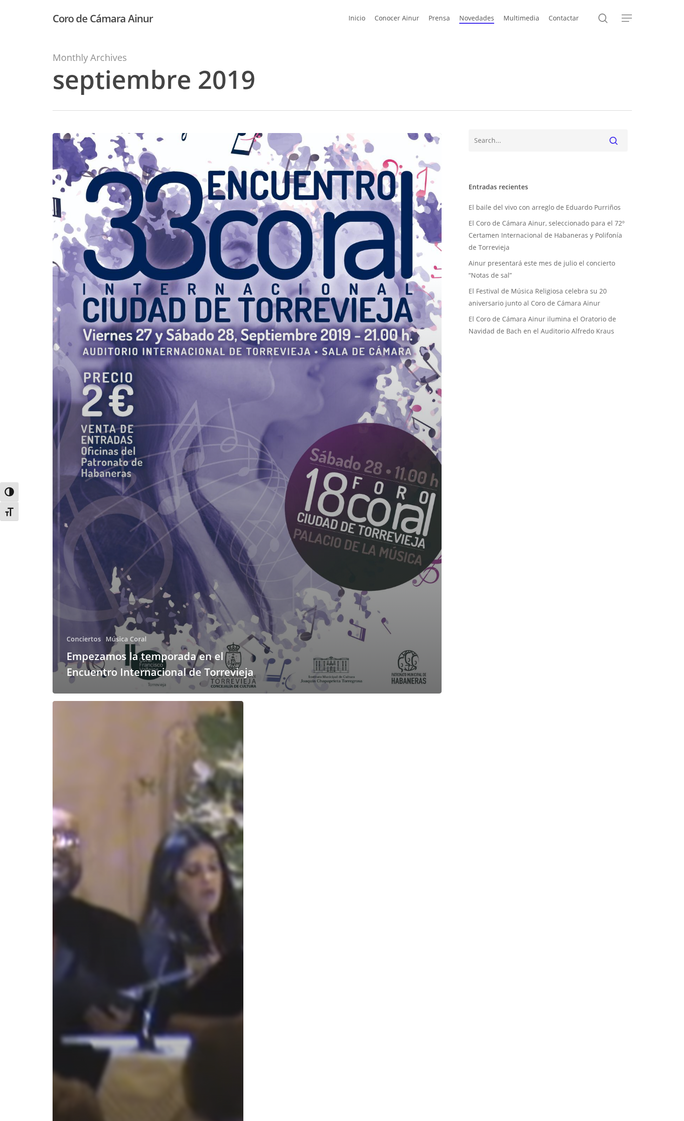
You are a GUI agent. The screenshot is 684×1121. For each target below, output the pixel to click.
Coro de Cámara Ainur (103, 18)
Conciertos (84, 638)
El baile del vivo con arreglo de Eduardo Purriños (545, 207)
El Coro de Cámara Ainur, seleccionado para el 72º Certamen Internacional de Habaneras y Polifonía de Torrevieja (546, 235)
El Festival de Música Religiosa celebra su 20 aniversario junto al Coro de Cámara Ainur (538, 297)
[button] (627, 18)
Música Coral (126, 638)
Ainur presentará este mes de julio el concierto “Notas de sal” (542, 269)
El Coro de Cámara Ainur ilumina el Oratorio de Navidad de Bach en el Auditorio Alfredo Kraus (542, 324)
